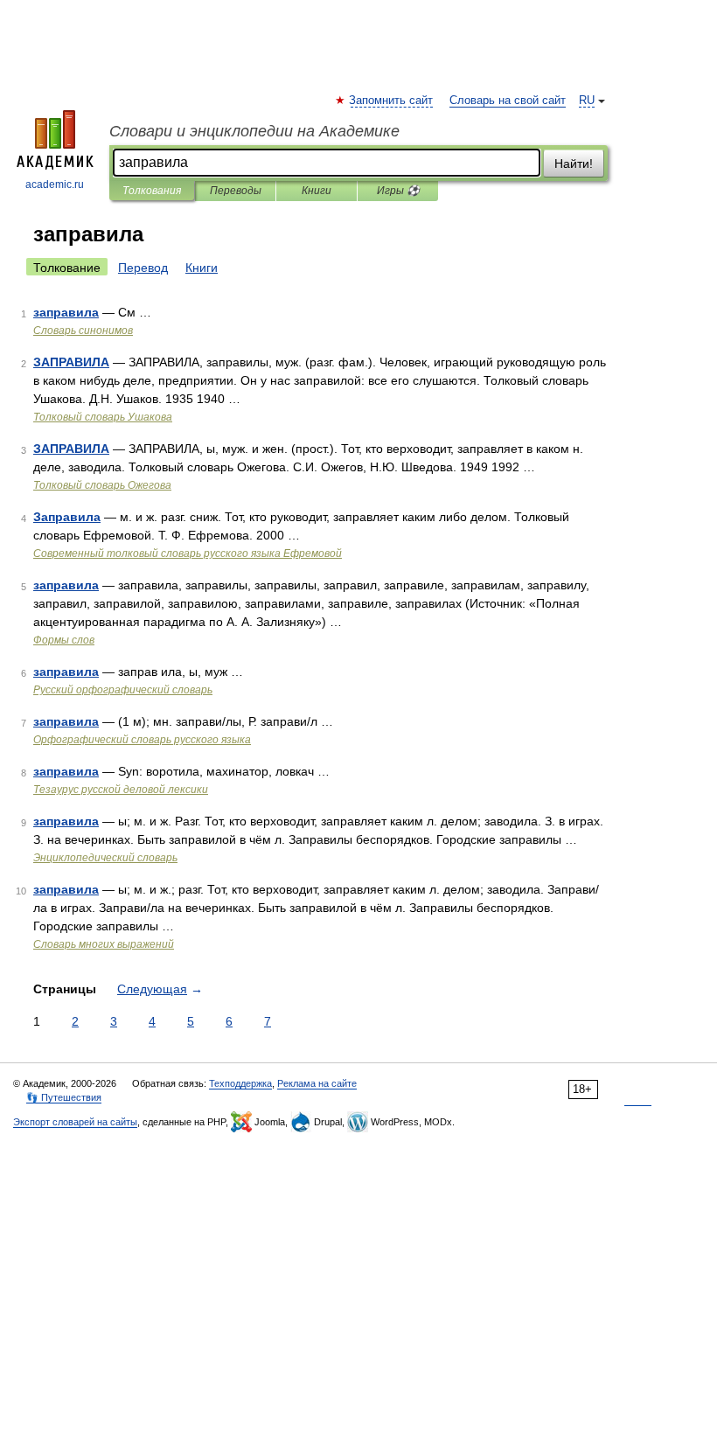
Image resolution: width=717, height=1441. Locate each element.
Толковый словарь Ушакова (102, 417)
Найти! (573, 164)
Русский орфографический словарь (122, 690)
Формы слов (63, 640)
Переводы (235, 190)
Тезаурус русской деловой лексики (120, 789)
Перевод (143, 268)
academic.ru (54, 184)
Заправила (67, 517)
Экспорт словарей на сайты (75, 1122)
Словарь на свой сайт (507, 100)
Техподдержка (240, 1083)
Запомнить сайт (392, 100)
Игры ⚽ (398, 190)
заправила (66, 312)
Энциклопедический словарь (105, 858)
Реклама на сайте (317, 1083)
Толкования (151, 190)
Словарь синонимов (83, 330)
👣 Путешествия (63, 1097)
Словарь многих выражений (103, 944)
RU (587, 100)
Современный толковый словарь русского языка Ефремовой (187, 553)
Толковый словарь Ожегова (102, 485)
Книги (316, 190)
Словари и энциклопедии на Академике (254, 131)
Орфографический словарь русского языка (142, 740)
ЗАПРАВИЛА (71, 362)
